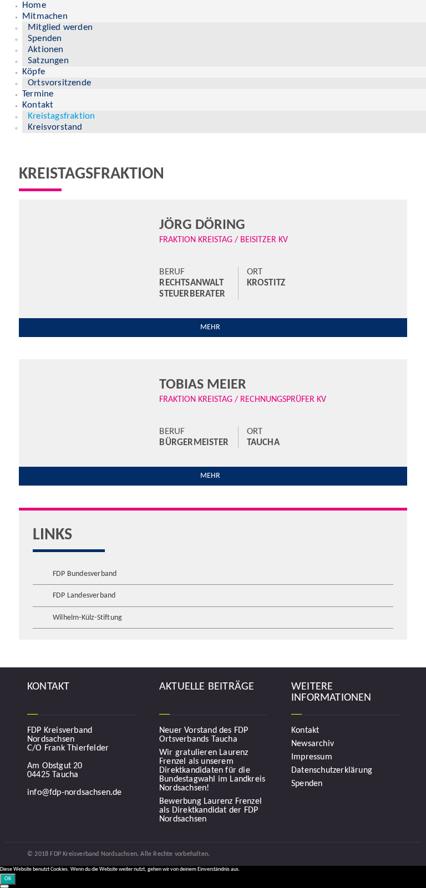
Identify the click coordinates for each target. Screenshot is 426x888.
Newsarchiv (312, 743)
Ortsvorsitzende (59, 83)
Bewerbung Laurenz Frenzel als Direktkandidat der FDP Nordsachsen (210, 810)
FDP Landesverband (84, 595)
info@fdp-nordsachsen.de (74, 792)
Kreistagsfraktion (61, 116)
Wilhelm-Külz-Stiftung (87, 618)
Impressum (311, 757)
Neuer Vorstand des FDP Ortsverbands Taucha (203, 735)
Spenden (45, 38)
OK (7, 879)
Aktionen (46, 49)
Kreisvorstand (55, 127)
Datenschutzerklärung (331, 770)
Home (34, 5)
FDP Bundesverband (84, 574)
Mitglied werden (60, 27)
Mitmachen (45, 16)
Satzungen (48, 60)
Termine (37, 94)
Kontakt (37, 105)
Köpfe (33, 71)
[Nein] (4, 886)
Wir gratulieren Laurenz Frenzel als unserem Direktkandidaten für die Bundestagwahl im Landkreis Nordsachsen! (212, 770)
